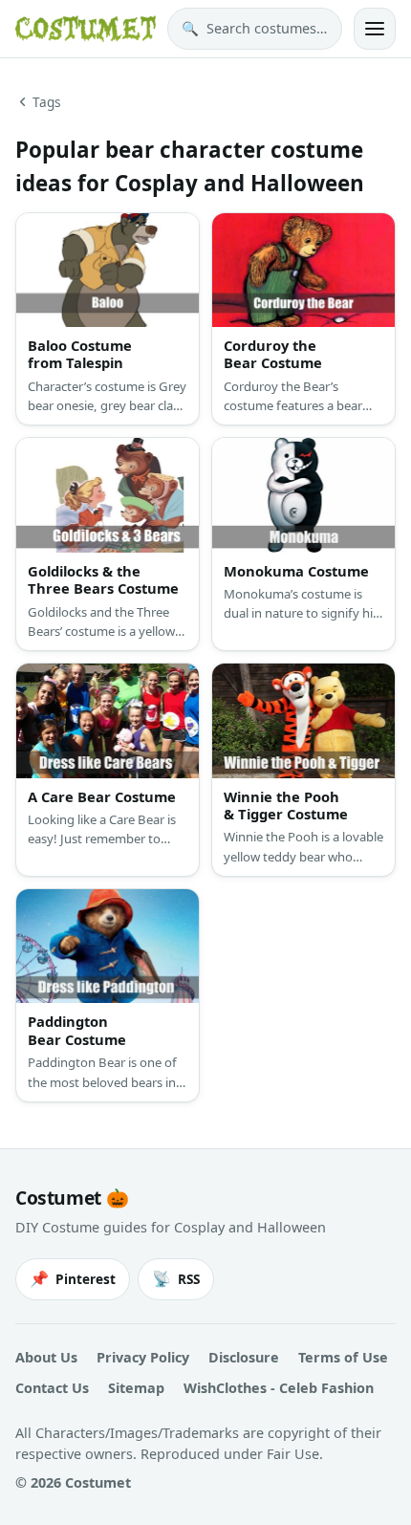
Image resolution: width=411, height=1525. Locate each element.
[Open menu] (375, 29)
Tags (46, 102)
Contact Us (52, 1388)
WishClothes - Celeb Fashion (279, 1388)
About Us (46, 1357)
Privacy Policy (143, 1357)
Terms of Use (343, 1357)
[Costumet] (85, 28)
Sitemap (136, 1388)
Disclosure (243, 1357)
